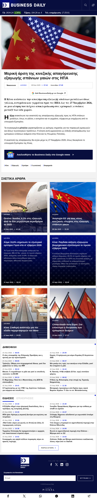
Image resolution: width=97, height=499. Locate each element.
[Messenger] (56, 496)
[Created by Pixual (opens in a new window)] (48, 489)
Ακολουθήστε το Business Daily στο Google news (43, 154)
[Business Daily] (24, 5)
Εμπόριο (25, 165)
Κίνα (12, 116)
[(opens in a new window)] (8, 496)
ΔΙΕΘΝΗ (23, 85)
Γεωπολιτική (36, 165)
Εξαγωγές (15, 165)
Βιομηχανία (48, 165)
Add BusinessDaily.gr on (49, 93)
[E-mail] (89, 496)
